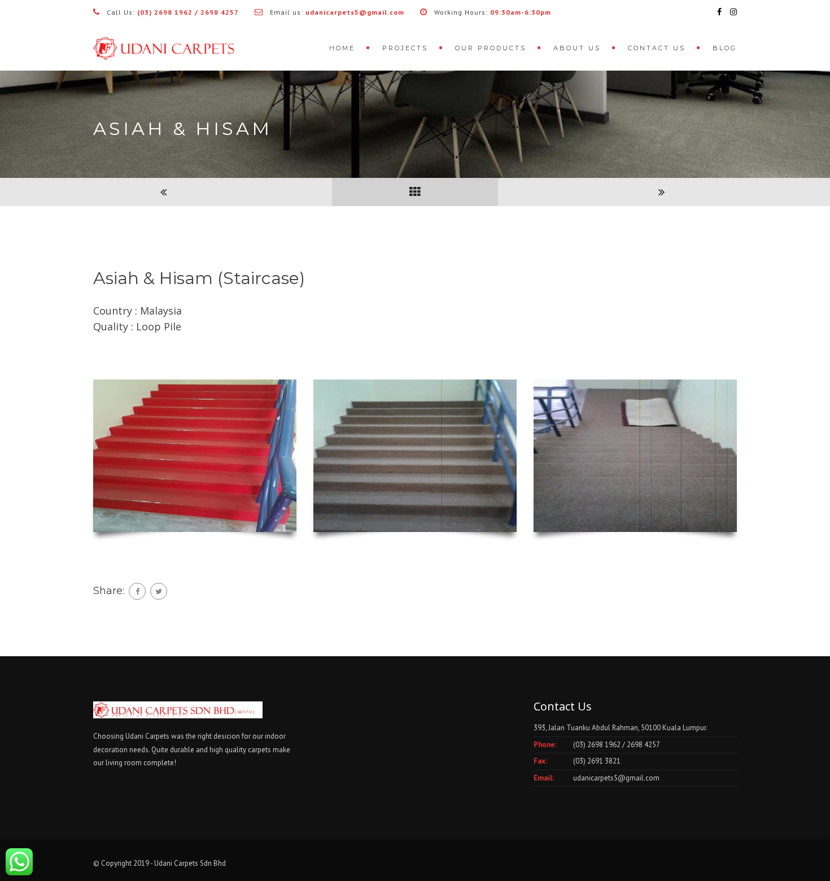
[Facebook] (137, 591)
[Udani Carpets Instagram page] (733, 12)
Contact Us (656, 48)
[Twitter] (158, 591)
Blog (725, 48)
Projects (405, 48)
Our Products (490, 48)
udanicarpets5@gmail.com (616, 778)
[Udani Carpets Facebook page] (719, 12)
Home (342, 48)
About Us (577, 48)
